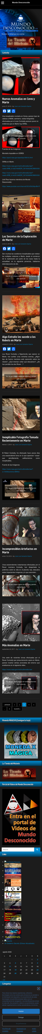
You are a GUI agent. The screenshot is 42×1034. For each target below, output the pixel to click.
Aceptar (21, 1011)
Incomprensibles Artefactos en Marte (19, 550)
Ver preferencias (21, 1023)
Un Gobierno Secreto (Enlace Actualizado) (19, 943)
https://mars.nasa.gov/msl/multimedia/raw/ (17, 669)
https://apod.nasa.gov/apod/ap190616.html (17, 157)
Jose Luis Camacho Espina (23, 106)
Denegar (21, 1017)
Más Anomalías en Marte (16, 645)
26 (15, 973)
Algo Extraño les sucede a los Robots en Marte (19, 338)
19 (15, 970)
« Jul (3, 980)
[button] (39, 988)
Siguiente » (17, 709)
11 (10, 966)
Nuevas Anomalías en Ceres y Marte (18, 100)
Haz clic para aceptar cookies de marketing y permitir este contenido (21, 137)
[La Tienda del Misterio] (23, 42)
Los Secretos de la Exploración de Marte (19, 238)
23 (37, 970)
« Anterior (7, 705)
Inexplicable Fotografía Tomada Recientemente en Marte (20, 439)
